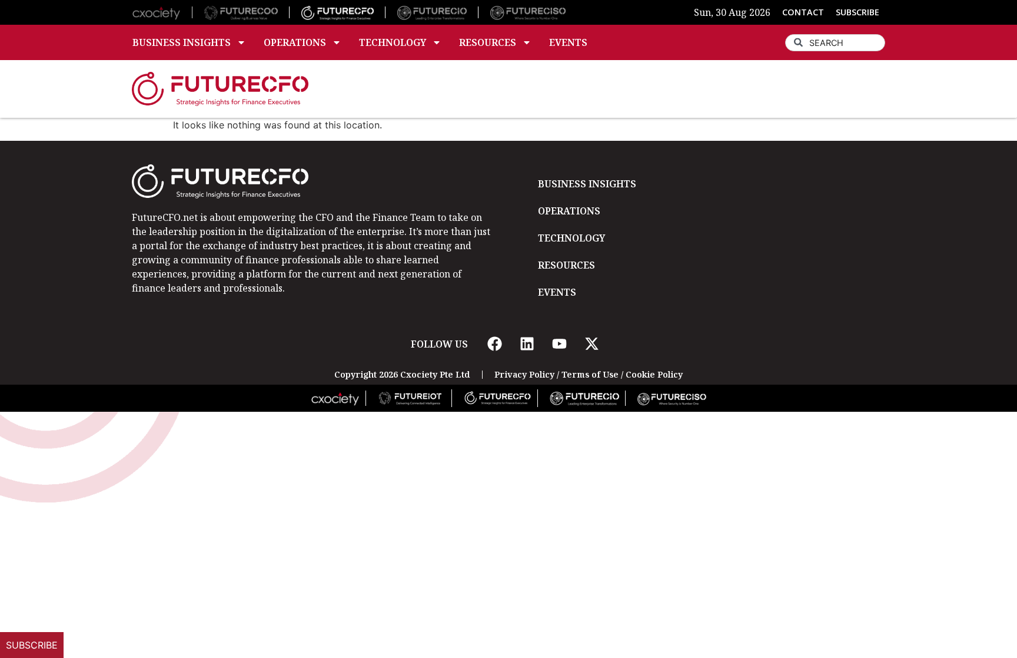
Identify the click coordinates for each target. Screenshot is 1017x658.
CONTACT (803, 12)
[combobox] (835, 42)
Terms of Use (590, 374)
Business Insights (181, 42)
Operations (295, 42)
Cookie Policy (654, 374)
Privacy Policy (524, 374)
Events (568, 42)
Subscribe (32, 645)
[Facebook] (494, 344)
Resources (487, 42)
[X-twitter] (591, 344)
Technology (392, 42)
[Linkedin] (526, 344)
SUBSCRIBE (857, 12)
